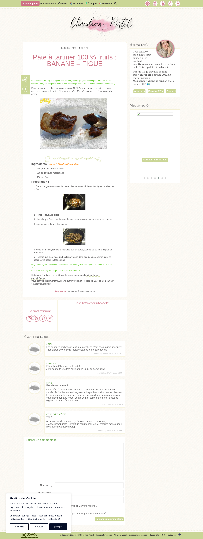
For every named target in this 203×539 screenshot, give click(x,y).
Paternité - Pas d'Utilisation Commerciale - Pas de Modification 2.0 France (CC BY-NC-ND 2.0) (29, 535)
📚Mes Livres (77, 3)
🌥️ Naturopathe (30, 3)
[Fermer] (68, 496)
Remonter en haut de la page (25, 89)
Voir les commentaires (25, 80)
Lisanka (51, 363)
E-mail (45, 492)
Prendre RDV (155, 91)
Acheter (147, 166)
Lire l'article (160, 166)
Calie (41, 84)
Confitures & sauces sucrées (81, 291)
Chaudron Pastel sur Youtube (163, 3)
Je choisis (19, 526)
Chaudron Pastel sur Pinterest (170, 3)
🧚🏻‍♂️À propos (91, 3)
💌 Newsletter (105, 3)
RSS (163, 535)
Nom (46, 485)
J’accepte (58, 526)
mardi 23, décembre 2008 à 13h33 (108, 354)
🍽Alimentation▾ (48, 3)
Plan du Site (154, 535)
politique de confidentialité (92, 513)
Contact (171, 91)
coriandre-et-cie (56, 414)
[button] (144, 178)
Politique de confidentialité (46, 519)
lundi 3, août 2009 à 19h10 (112, 404)
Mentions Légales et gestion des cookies (130, 535)
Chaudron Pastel (101, 26)
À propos (139, 91)
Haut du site (171, 535)
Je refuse (39, 526)
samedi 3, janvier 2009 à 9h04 (110, 373)
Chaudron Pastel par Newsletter (147, 3)
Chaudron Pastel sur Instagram (155, 3)
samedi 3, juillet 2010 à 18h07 (110, 431)
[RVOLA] (179, 535)
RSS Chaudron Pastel (178, 3)
